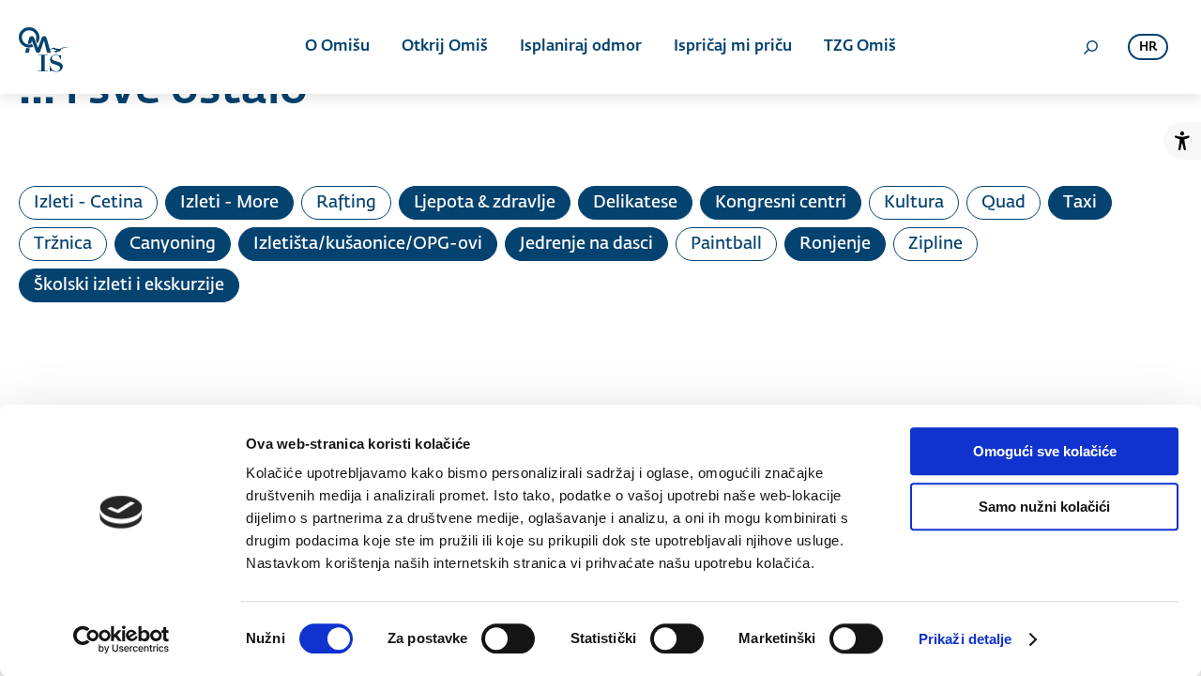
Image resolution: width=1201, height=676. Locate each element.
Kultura (914, 202)
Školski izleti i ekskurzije (129, 285)
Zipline (935, 244)
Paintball (726, 244)
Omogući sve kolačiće (1045, 451)
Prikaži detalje (965, 639)
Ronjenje (835, 244)
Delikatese (635, 202)
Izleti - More (229, 202)
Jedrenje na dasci (586, 244)
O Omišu (337, 46)
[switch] (508, 638)
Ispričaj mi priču (733, 46)
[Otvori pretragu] (1090, 47)
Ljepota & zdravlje (484, 202)
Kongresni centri (780, 202)
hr (1148, 47)
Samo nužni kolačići (1044, 507)
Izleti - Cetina (88, 202)
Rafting (346, 202)
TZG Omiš (860, 46)
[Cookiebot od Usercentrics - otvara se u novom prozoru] (121, 639)
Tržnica (63, 244)
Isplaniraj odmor (581, 46)
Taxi (1080, 202)
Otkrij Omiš (445, 46)
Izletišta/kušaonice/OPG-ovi (367, 244)
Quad (1003, 202)
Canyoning (172, 244)
